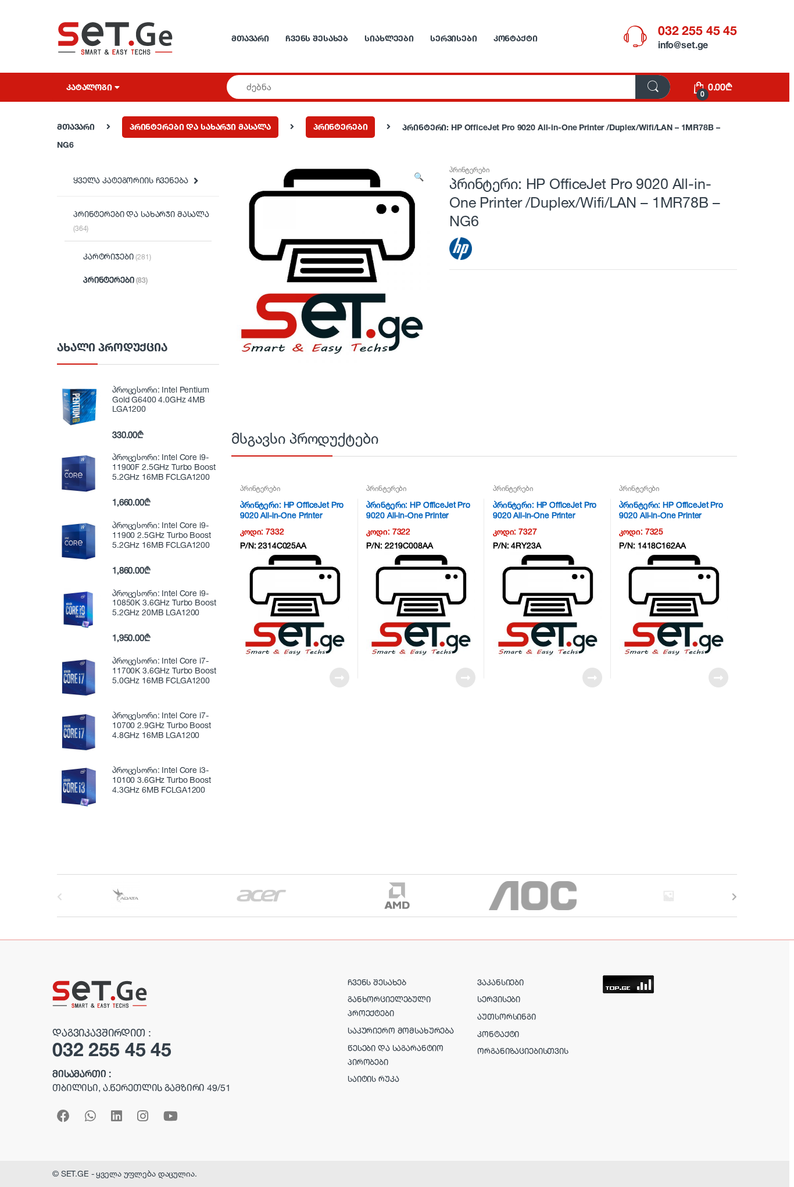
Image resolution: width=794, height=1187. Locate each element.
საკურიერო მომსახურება (401, 1030)
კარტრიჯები (117, 256)
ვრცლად (338, 677)
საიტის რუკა (373, 1078)
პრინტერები (340, 126)
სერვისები (453, 38)
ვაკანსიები (500, 982)
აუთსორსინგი (506, 1016)
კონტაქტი (515, 38)
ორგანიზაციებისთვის (522, 1051)
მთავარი (250, 38)
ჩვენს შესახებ (316, 38)
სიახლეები (389, 38)
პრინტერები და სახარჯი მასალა (200, 126)
